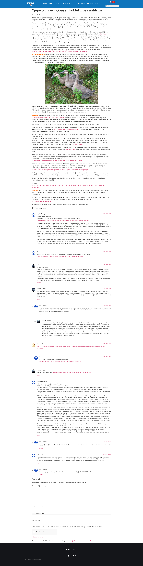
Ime (37, 507)
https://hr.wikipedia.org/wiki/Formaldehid (67, 129)
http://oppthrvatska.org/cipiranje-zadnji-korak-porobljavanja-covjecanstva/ (60, 361)
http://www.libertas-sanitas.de (41, 201)
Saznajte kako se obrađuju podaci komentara (83, 541)
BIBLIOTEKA (90, 3)
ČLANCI (57, 3)
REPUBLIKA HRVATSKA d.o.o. (68, 3)
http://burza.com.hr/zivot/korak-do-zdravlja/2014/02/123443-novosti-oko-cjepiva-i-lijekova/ (63, 220)
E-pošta (38, 513)
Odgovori (39, 245)
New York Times (70, 149)
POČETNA (44, 3)
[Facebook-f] (69, 555)
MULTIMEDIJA (82, 3)
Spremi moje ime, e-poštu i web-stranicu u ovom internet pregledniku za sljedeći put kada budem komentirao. (67, 526)
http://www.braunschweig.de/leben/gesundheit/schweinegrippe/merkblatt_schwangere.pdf (60, 170)
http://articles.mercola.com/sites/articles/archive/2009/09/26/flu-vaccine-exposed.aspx (59, 51)
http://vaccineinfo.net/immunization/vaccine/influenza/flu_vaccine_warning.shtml (57, 160)
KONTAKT (98, 3)
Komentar (39, 486)
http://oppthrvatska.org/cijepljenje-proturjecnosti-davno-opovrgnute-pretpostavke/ (60, 256)
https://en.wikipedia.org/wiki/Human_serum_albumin (48, 117)
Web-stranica (36, 520)
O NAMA (51, 3)
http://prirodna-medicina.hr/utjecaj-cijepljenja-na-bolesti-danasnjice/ (72, 372)
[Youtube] (113, 2)
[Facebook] (110, 2)
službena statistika (77, 144)
